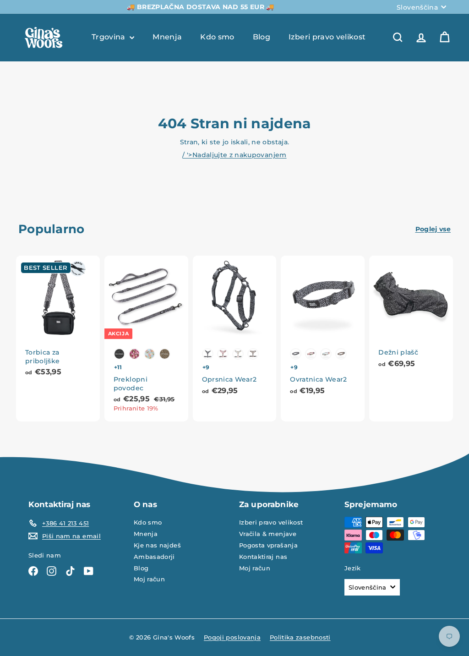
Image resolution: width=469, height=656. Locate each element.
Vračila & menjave (267, 533)
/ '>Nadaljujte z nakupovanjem (234, 155)
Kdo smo (217, 37)
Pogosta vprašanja (268, 545)
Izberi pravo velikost (327, 37)
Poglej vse (433, 229)
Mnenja (167, 37)
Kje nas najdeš (157, 545)
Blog (261, 37)
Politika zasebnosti (300, 637)
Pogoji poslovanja (232, 637)
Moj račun (149, 579)
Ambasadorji (154, 556)
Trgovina (109, 37)
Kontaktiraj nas (263, 556)
